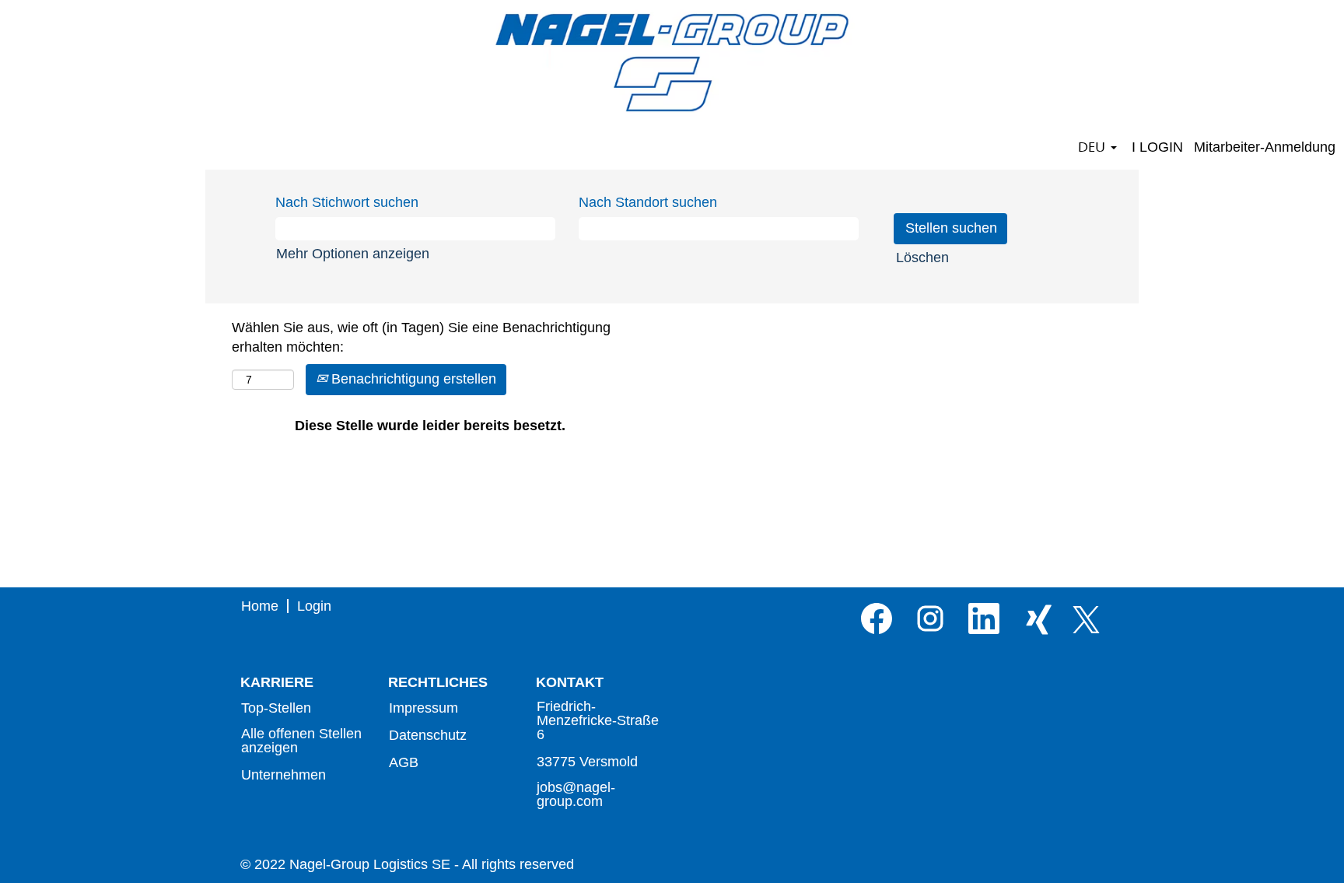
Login (314, 606)
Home (259, 606)
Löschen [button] (922, 257)
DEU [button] (1093, 147)
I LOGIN (1157, 147)
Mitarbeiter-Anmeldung (1264, 147)
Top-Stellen (276, 708)
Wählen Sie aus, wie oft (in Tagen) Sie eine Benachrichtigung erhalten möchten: (421, 338)
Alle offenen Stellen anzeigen (301, 740)
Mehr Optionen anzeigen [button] (352, 253)
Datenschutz (428, 735)
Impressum (423, 708)
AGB (403, 762)
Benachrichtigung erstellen (411, 379)
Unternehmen (283, 775)
